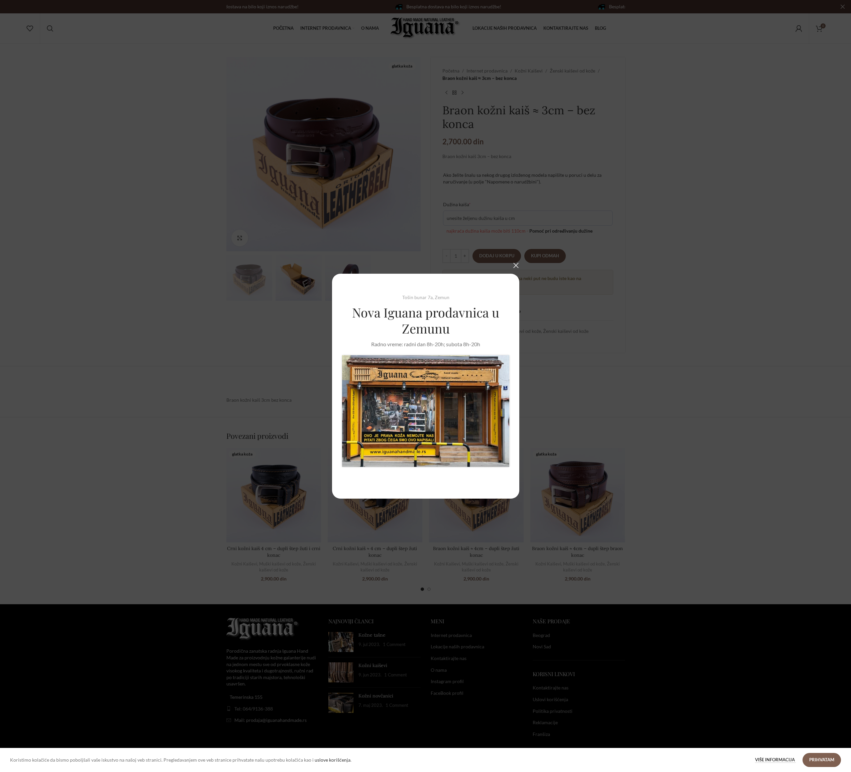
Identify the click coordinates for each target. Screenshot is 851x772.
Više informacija (775, 759)
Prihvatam (821, 759)
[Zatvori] (516, 265)
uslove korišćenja (332, 760)
